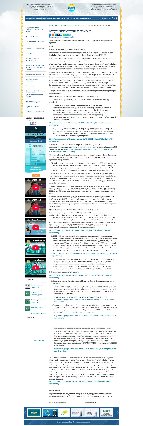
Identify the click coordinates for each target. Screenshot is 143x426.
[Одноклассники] (53, 35)
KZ (105, 18)
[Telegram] (69, 35)
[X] (58, 35)
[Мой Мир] (56, 35)
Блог (90, 18)
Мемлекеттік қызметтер (59, 18)
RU (108, 18)
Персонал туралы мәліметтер (32, 59)
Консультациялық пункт (35, 41)
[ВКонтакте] (50, 35)
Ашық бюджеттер (43, 18)
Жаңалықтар (31, 18)
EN (110, 18)
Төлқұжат (30, 53)
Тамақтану (30, 86)
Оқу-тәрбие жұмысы (33, 102)
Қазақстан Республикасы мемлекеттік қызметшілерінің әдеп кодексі (35, 94)
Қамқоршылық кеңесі (34, 111)
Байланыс (84, 18)
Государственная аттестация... (73, 25)
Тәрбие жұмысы (32, 106)
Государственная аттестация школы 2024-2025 (35, 29)
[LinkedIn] (61, 35)
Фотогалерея (74, 18)
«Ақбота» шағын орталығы (32, 80)
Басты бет (53, 25)
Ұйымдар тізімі (36, 141)
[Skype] (66, 35)
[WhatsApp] (64, 35)
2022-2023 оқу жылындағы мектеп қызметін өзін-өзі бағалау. (35, 67)
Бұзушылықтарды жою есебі (61, 37)
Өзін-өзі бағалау (32, 36)
